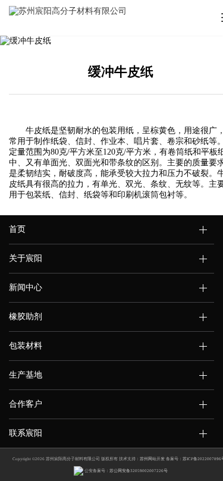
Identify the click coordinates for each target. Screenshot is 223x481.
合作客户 (25, 404)
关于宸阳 (25, 258)
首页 (17, 229)
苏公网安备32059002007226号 (138, 471)
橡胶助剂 (25, 316)
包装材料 (25, 345)
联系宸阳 (25, 433)
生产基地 (25, 374)
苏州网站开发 (152, 459)
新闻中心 (25, 287)
